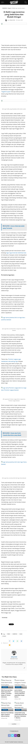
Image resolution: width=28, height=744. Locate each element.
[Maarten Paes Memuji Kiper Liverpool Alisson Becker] (7, 706)
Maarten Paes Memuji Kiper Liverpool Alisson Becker (7, 714)
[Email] (9, 645)
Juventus (15, 634)
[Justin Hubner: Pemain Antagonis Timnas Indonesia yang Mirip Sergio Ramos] (21, 683)
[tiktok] (18, 735)
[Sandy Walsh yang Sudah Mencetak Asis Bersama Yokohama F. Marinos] (21, 706)
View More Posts (14, 658)
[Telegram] (21, 641)
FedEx (8, 634)
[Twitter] (13, 641)
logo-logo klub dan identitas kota (16, 253)
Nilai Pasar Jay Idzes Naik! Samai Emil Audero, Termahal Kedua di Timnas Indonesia (6, 693)
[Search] (25, 2)
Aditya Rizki (12, 20)
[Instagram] (15, 735)
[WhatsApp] (17, 641)
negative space (6, 92)
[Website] (24, 668)
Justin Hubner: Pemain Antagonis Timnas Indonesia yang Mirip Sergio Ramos (20, 693)
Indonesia (5, 687)
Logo (21, 634)
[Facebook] (9, 641)
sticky (4, 636)
